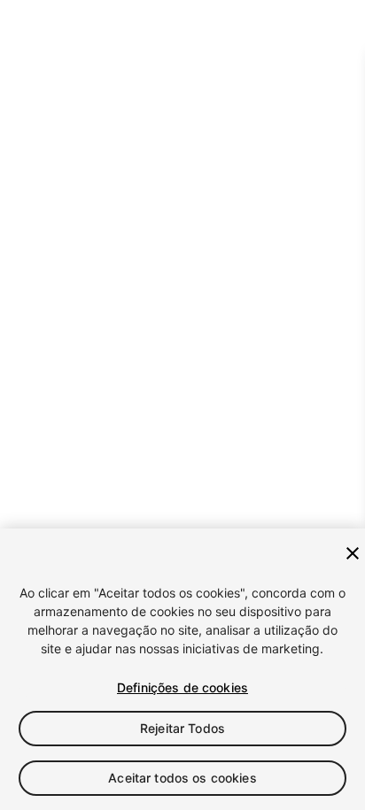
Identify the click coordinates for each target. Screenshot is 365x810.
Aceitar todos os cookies (182, 777)
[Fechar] (352, 553)
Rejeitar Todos (182, 728)
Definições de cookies (182, 687)
